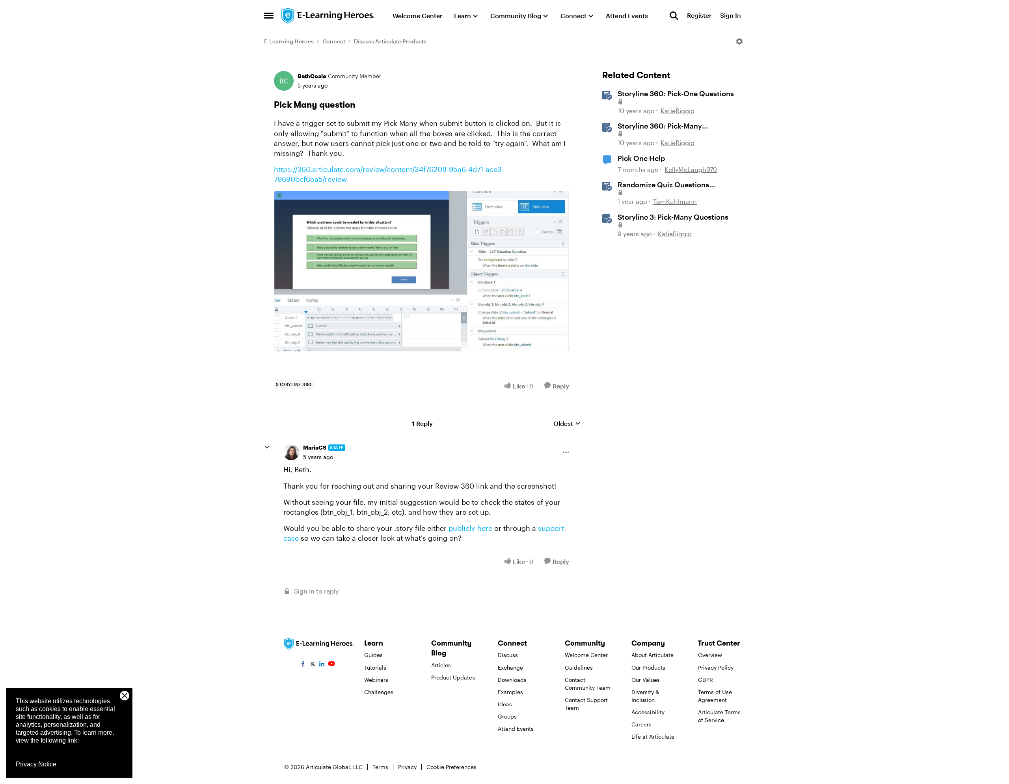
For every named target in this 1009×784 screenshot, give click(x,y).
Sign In (730, 15)
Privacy (407, 766)
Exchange (510, 667)
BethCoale (312, 76)
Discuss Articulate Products (390, 41)
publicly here (470, 528)
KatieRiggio (677, 110)
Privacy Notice (36, 764)
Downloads (512, 679)
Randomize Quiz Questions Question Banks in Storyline (664, 185)
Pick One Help (641, 158)
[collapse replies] (267, 447)
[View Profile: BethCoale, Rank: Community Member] (284, 81)
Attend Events (516, 728)
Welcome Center (586, 654)
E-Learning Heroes (289, 41)
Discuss (508, 654)
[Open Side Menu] (268, 16)
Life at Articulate (652, 736)
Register (699, 15)
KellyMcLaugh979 (691, 169)
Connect (333, 41)
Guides (373, 654)
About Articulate (652, 654)
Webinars (376, 679)
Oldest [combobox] (567, 424)
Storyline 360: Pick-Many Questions (660, 126)
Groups (507, 716)
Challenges (378, 692)
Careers (641, 724)
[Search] (674, 16)
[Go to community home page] (328, 16)
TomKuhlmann (675, 201)
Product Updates (453, 677)
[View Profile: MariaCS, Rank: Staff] (291, 452)
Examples (510, 692)
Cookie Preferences (451, 766)
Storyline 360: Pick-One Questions (676, 93)
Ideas (505, 704)
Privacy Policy (715, 667)
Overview (710, 654)
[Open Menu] (739, 41)
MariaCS (314, 447)
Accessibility (648, 712)
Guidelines (579, 667)
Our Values (645, 679)
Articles (441, 665)
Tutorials (375, 667)
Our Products (648, 667)
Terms (380, 766)
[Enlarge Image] (422, 271)
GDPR (705, 679)
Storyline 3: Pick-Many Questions (673, 217)
